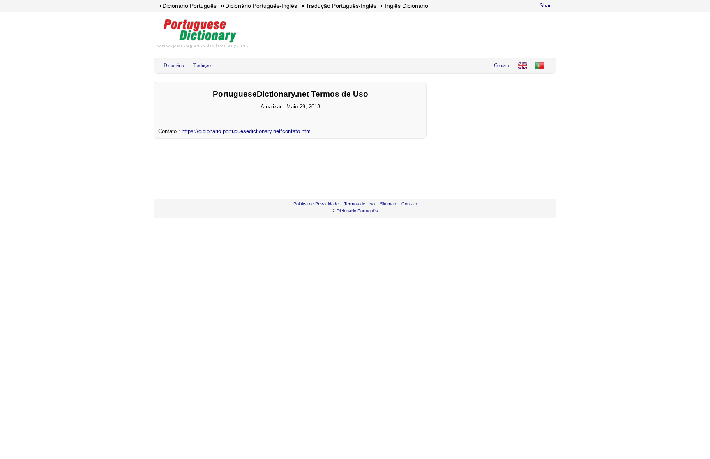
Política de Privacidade (316, 203)
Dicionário (174, 65)
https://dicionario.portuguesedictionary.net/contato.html (247, 131)
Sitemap (388, 203)
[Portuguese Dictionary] (522, 65)
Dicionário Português (357, 210)
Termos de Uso (359, 203)
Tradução (202, 65)
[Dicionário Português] (540, 65)
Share (546, 5)
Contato (501, 65)
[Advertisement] (406, 33)
